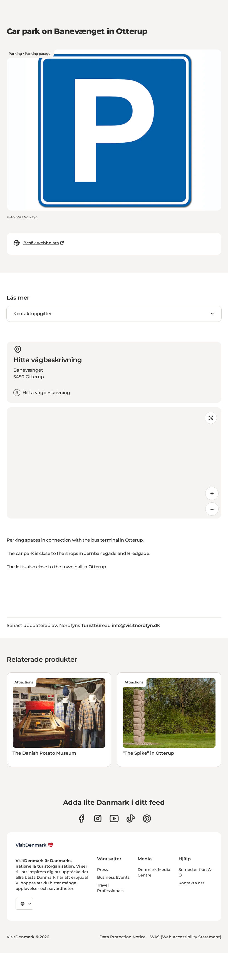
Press (102, 869)
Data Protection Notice (123, 936)
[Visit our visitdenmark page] (114, 818)
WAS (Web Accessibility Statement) (185, 936)
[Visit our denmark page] (81, 818)
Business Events (113, 877)
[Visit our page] (98, 818)
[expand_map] (211, 418)
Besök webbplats (41, 242)
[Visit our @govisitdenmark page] (130, 818)
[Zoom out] (212, 509)
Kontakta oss (191, 882)
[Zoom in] (212, 493)
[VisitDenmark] (35, 845)
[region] (114, 463)
